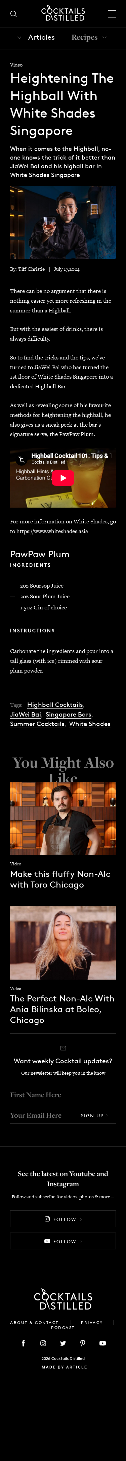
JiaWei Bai (25, 714)
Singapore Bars (68, 714)
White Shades (90, 724)
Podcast (63, 1327)
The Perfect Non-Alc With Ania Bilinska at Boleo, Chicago (62, 1009)
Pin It (63, 222)
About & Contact (35, 1322)
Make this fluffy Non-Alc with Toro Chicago (60, 879)
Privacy (92, 1322)
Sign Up (92, 1115)
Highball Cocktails (55, 704)
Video (16, 64)
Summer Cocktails (37, 724)
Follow (64, 1219)
